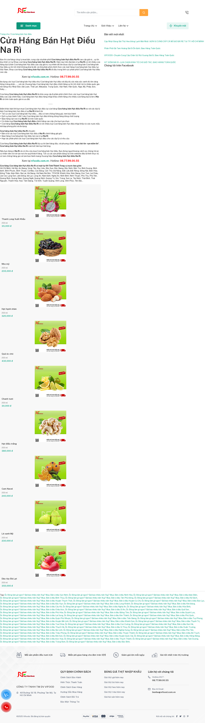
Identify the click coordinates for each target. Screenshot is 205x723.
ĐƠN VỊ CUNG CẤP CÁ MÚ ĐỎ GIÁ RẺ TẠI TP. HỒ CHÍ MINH (176, 41)
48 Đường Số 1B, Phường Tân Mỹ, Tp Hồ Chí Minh (38, 693)
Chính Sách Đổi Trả (69, 697)
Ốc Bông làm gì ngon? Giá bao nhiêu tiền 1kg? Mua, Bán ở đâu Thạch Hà (32, 627)
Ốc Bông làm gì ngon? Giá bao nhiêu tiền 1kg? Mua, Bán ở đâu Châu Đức (32, 609)
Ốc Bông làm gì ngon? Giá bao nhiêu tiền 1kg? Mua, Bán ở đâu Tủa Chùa (32, 624)
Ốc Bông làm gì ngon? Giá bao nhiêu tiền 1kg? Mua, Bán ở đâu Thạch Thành (98, 639)
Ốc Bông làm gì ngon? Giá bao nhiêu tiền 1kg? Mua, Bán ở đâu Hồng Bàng (167, 636)
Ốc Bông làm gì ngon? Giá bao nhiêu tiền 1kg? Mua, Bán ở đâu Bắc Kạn (31, 604)
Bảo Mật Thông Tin (69, 701)
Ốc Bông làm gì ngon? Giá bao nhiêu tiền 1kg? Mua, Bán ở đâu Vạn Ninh (36, 595)
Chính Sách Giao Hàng (71, 687)
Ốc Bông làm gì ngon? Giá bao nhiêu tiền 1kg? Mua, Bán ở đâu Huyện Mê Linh (34, 621)
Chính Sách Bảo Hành (70, 677)
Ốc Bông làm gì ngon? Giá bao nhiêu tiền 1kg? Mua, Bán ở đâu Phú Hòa (31, 612)
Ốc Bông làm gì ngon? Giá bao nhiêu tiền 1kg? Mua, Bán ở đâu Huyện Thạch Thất (36, 601)
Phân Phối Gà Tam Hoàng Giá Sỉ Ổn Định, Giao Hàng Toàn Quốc (132, 48)
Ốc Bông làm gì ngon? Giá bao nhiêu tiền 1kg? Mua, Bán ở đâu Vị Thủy (96, 627)
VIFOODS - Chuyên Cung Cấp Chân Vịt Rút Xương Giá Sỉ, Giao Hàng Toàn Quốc (139, 55)
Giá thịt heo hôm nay (114, 687)
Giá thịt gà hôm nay (113, 677)
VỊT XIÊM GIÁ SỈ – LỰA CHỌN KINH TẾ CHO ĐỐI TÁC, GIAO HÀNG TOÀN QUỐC (140, 62)
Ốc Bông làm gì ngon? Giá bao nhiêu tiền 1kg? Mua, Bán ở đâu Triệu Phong (33, 633)
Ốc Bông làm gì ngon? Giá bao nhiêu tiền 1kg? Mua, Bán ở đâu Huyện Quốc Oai (98, 636)
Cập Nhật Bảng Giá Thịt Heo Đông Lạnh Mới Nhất (126, 41)
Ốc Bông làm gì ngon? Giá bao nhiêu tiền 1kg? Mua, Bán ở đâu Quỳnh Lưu (162, 612)
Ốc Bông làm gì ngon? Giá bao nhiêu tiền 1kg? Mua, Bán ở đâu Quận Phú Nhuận (35, 618)
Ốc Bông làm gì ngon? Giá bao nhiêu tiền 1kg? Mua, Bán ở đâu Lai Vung (31, 615)
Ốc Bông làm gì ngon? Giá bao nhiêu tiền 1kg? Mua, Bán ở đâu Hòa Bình (158, 606)
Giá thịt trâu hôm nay (114, 692)
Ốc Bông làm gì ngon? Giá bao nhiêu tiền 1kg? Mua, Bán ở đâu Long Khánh (97, 604)
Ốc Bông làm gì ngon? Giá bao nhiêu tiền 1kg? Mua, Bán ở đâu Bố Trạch (167, 633)
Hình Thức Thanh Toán (71, 682)
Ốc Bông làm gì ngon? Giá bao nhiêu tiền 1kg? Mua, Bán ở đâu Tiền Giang (104, 618)
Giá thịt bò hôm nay (113, 682)
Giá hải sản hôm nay (114, 697)
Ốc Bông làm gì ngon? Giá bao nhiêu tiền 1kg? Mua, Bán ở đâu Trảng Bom (32, 642)
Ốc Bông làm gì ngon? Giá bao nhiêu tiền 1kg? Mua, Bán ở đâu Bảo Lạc (173, 601)
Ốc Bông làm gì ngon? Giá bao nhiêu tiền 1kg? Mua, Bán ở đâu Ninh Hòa (100, 595)
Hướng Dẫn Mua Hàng (71, 692)
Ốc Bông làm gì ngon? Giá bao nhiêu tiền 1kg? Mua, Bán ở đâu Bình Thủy (32, 598)
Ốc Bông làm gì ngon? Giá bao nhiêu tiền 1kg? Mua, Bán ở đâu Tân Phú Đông (99, 598)
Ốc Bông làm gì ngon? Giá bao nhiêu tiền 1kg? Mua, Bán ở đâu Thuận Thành (101, 633)
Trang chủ (89, 25)
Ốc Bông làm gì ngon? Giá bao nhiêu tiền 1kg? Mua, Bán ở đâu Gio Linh (31, 630)
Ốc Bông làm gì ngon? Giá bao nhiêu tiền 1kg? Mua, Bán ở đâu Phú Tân (162, 630)
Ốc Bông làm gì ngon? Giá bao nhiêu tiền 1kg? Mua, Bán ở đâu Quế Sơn (157, 609)
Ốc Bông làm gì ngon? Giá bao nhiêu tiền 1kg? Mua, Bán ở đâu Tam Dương (165, 639)
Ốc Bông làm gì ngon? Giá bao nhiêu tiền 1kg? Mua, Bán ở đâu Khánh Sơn (102, 621)
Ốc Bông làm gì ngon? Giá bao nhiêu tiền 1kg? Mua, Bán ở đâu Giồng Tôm (96, 612)
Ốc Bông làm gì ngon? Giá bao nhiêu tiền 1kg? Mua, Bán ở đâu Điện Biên (165, 595)
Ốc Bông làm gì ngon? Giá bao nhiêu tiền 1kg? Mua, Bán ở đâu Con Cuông (97, 624)
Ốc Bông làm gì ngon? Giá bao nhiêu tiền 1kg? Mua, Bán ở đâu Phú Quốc (162, 615)
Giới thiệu (106, 25)
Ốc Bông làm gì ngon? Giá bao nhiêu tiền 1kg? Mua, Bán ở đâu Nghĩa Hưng (96, 630)
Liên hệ (122, 25)
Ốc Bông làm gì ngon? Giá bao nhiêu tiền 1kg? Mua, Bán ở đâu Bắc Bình (98, 642)
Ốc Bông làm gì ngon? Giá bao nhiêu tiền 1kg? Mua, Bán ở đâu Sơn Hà (162, 624)
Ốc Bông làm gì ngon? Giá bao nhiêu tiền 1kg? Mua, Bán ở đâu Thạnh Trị (167, 621)
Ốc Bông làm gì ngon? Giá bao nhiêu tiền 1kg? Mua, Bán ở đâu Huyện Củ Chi (107, 601)
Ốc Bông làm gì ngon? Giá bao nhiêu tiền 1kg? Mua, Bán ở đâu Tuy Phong (169, 618)
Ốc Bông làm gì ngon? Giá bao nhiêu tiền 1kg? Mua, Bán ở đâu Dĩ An (95, 609)
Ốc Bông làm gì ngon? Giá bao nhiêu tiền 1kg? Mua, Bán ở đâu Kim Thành (96, 615)
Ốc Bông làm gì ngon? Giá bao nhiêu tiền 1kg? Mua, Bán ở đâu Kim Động (163, 604)
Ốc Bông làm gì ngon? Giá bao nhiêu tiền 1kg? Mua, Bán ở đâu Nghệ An (94, 606)
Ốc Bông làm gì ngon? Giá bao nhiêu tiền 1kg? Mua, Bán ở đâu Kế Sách (165, 598)
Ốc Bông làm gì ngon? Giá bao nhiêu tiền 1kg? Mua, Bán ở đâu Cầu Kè (31, 606)
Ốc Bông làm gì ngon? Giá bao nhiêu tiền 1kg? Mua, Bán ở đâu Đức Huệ (31, 639)
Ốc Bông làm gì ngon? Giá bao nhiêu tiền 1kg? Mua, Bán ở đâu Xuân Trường (161, 627)
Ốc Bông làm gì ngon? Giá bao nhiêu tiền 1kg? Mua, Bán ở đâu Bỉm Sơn (31, 636)
